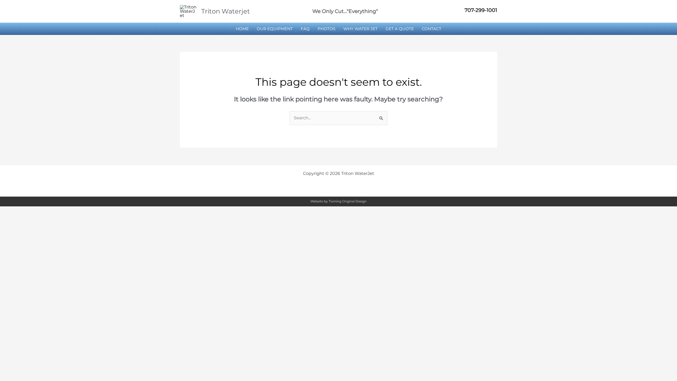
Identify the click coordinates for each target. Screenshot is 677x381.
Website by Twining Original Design (338, 201)
